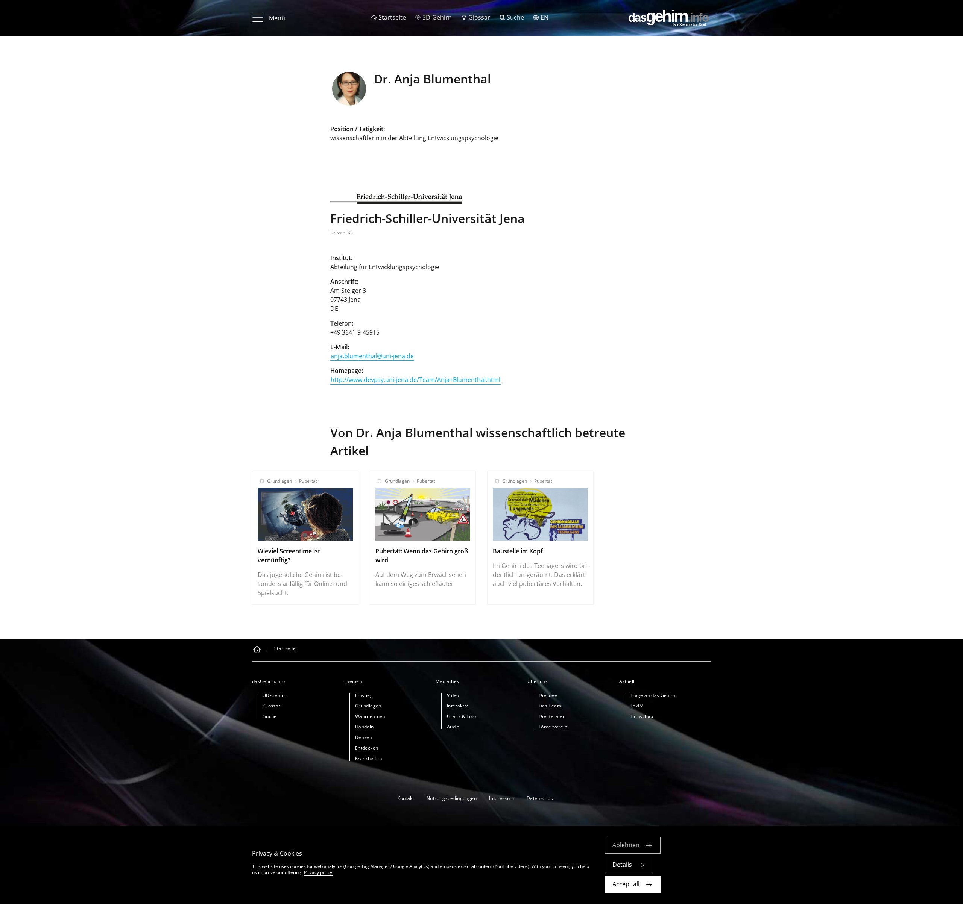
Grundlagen (279, 481)
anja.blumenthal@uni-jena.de (372, 356)
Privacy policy (318, 872)
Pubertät (308, 481)
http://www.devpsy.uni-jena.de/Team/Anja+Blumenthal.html (415, 380)
